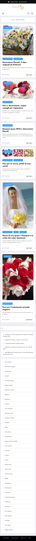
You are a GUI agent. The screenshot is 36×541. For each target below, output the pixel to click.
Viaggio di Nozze (9, 530)
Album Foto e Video (9, 390)
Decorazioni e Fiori (7, 58)
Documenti (7, 422)
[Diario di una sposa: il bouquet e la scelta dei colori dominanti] (18, 205)
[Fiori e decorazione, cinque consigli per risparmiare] (18, 89)
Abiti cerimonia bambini (10, 366)
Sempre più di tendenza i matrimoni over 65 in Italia (16, 340)
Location (6, 460)
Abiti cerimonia (8, 362)
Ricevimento (7, 506)
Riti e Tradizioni (8, 511)
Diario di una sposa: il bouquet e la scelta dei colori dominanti (18, 236)
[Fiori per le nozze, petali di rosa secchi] (18, 153)
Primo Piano (23, 232)
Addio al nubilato (8, 385)
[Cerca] (28, 13)
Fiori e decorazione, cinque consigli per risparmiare (14, 106)
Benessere (7, 394)
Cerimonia (7, 404)
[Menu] (3, 13)
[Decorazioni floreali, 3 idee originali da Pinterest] (18, 40)
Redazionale (7, 502)
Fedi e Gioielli (8, 432)
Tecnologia (7, 520)
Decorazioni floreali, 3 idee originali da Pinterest (14, 63)
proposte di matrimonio (10, 497)
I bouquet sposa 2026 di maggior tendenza (14, 343)
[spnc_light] (32, 13)
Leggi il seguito (29, 74)
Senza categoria (8, 516)
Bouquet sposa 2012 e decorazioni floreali (18, 130)
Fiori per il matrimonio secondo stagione (16, 308)
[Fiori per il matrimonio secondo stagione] (18, 277)
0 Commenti (7, 74)
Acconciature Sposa (9, 380)
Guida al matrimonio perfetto (11, 441)
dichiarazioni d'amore (9, 418)
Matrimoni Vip (8, 469)
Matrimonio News (8, 474)
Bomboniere (7, 399)
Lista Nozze (7, 450)
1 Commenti (6, 248)
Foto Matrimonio (18, 58)
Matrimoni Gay (8, 464)
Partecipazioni (8, 483)
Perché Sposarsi (8, 488)
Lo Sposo (7, 455)
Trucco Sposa (8, 525)
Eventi (6, 427)
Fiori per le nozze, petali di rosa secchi (17, 164)
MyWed (16, 232)
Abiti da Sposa (8, 371)
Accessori (7, 376)
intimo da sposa (8, 446)
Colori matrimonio (9, 408)
